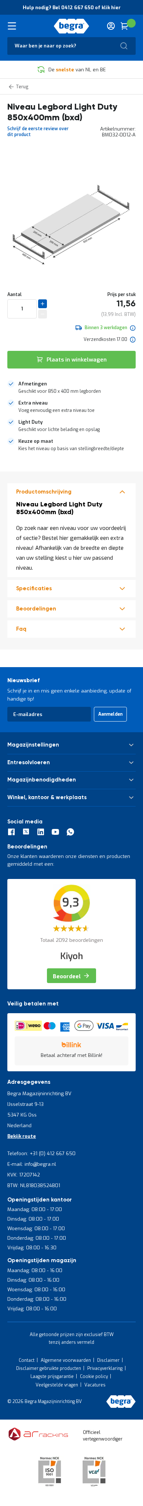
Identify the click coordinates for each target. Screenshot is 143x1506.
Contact (26, 1360)
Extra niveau (33, 403)
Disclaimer (108, 1360)
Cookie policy (94, 1376)
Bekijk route (21, 1136)
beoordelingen (36, 609)
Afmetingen (32, 384)
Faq (21, 629)
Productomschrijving (44, 492)
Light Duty (30, 422)
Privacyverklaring (104, 1368)
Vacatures (95, 1385)
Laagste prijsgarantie (52, 1376)
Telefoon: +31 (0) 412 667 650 (41, 1153)
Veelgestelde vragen (57, 1385)
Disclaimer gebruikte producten (48, 1368)
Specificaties (34, 588)
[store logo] (72, 26)
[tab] (71, 387)
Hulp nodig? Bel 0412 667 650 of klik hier (72, 7)
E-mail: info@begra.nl (31, 1164)
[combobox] (71, 46)
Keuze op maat (35, 441)
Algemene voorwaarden (66, 1360)
